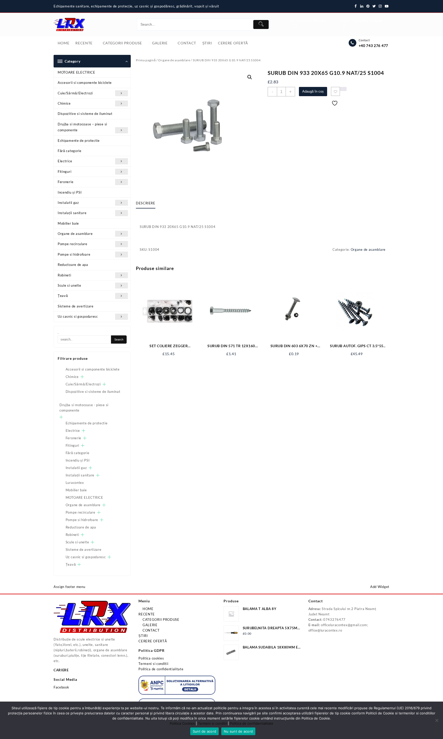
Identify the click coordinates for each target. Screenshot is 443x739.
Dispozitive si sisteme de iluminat (85, 114)
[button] (249, 77)
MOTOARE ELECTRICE (76, 72)
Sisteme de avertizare (76, 306)
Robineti (64, 275)
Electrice (65, 161)
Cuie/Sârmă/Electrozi (75, 93)
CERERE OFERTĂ (152, 641)
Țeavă (63, 296)
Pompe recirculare (72, 244)
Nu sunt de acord (238, 731)
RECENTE (146, 614)
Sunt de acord (204, 731)
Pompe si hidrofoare (74, 254)
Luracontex (75, 483)
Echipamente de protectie (79, 140)
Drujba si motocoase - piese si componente (83, 407)
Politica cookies (151, 658)
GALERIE (150, 625)
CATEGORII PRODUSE (160, 619)
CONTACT (151, 630)
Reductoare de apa (73, 265)
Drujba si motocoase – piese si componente (82, 127)
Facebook (61, 687)
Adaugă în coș (313, 91)
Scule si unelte (69, 285)
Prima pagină (146, 60)
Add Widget (379, 587)
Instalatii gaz (68, 203)
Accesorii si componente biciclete (85, 83)
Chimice (64, 103)
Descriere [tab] (145, 203)
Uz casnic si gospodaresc (78, 316)
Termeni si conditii (153, 664)
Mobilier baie (68, 223)
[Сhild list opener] (82, 376)
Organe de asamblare (75, 234)
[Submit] (261, 24)
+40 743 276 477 (373, 45)
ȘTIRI (143, 636)
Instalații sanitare (72, 213)
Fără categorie (70, 151)
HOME (148, 609)
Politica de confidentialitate (160, 669)
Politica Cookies (182, 723)
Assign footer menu (69, 587)
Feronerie (65, 182)
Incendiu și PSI (70, 192)
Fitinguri (64, 171)
